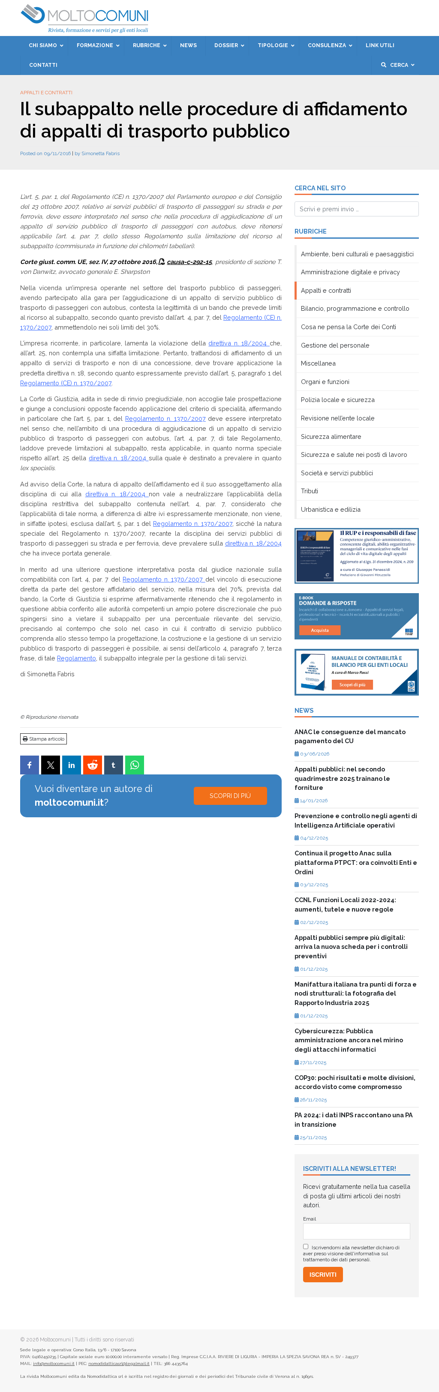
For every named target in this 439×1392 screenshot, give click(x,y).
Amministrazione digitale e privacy (350, 272)
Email (309, 1219)
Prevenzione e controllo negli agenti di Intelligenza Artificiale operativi (356, 820)
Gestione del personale (335, 345)
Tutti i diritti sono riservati (104, 1339)
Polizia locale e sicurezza (338, 399)
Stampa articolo (46, 739)
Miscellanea (318, 363)
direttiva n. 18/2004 (239, 343)
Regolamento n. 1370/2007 (165, 418)
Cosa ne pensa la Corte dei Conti (348, 326)
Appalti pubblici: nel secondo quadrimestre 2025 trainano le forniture (342, 778)
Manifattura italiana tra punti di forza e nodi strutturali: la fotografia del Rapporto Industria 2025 (356, 993)
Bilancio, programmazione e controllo (355, 308)
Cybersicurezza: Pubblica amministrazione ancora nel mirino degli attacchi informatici (349, 1040)
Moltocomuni (55, 1339)
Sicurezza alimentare (331, 436)
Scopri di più (230, 795)
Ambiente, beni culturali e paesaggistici (357, 254)
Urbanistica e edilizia (331, 509)
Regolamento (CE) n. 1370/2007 (65, 383)
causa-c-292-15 (189, 261)
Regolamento (76, 658)
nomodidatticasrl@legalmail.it (119, 1363)
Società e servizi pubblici (337, 473)
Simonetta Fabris (100, 153)
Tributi (309, 491)
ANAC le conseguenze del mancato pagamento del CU (350, 736)
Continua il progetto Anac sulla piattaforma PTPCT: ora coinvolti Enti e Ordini (356, 862)
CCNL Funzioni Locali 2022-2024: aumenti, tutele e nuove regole (345, 904)
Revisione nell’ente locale (338, 418)
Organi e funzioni (325, 381)
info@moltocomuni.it (54, 1363)
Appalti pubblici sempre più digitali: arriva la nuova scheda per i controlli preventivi (351, 947)
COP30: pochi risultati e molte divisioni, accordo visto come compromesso (355, 1082)
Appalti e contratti (46, 93)
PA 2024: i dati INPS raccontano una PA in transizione (354, 1119)
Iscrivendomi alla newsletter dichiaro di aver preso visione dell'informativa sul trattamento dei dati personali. (351, 1254)
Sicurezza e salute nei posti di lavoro (354, 454)
